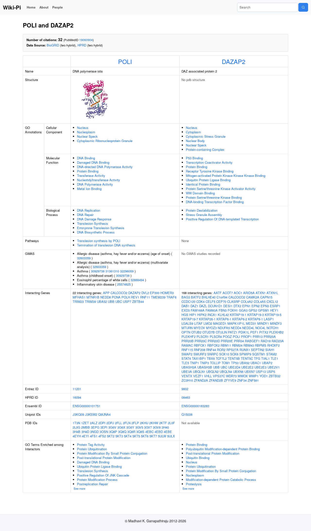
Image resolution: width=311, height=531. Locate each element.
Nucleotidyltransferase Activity (98, 180)
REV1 (135, 297)
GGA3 (243, 310)
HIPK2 (202, 314)
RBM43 (248, 345)
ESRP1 (275, 306)
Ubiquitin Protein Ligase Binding (208, 180)
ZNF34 (242, 380)
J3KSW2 (91, 414)
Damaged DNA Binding (93, 162)
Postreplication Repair (92, 484)
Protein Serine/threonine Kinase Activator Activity (221, 188)
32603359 (84, 258)
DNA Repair (85, 214)
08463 (185, 397)
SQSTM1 (258, 354)
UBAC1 (256, 362)
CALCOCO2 (119, 292)
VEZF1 (198, 376)
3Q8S (140, 431)
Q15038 (186, 414)
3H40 (165, 427)
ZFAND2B (216, 380)
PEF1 (254, 332)
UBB (111, 301)
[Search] (303, 7)
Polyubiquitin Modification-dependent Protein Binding (223, 449)
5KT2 (110, 436)
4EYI (85, 436)
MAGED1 (219, 323)
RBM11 (226, 345)
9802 (184, 389)
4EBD (159, 431)
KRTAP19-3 (255, 314)
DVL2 (145, 292)
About (43, 7)
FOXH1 (233, 310)
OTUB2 (196, 332)
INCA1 (212, 314)
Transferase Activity (91, 175)
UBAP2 (267, 362)
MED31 (251, 323)
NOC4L (260, 327)
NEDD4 (236, 327)
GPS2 (253, 310)
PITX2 (263, 332)
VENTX (186, 376)
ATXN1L (272, 292)
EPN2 (255, 306)
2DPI (101, 423)
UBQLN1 (199, 371)
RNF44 (211, 349)
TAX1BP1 (199, 358)
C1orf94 (221, 297)
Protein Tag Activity (91, 444)
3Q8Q (122, 431)
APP (106, 292)
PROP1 (246, 336)
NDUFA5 (224, 327)
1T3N (76, 423)
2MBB (85, 427)
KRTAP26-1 (207, 319)
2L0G (76, 427)
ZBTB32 (274, 376)
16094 (77, 397)
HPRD (82, 45)
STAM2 (271, 354)
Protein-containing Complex (205, 149)
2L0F (171, 423)
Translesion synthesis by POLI (98, 240)
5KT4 (127, 436)
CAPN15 (266, 297)
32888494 (137, 280)
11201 (77, 389)
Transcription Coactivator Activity (209, 162)
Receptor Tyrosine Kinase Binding (209, 171)
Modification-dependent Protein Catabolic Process (221, 479)
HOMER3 (167, 292)
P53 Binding (194, 158)
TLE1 (274, 358)
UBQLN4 (226, 371)
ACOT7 (228, 292)
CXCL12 (272, 301)
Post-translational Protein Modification (103, 457)
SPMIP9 (245, 354)
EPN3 (265, 306)
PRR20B (187, 341)
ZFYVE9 (230, 380)
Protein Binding (87, 171)
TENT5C (247, 358)
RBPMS (260, 345)
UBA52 (102, 301)
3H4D (85, 431)
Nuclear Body (195, 140)
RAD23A (278, 341)
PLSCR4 (216, 336)
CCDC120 (188, 301)
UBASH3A (188, 367)
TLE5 (185, 362)
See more (79, 488)
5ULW (162, 436)
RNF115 (187, 349)
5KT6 (144, 436)
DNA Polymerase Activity (95, 184)
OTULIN (221, 332)
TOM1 (226, 362)
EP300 (154, 292)
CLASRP (233, 301)
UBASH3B (204, 367)
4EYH (77, 436)
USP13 (261, 371)
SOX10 (224, 354)
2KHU (144, 423)
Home (31, 7)
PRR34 (239, 341)
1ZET (85, 423)
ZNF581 (253, 380)
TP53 (235, 362)
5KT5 (136, 436)
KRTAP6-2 (239, 319)
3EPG (95, 427)
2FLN (126, 423)
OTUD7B (208, 332)
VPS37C (219, 376)
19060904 (86, 40)
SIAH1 (270, 349)
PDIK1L (243, 332)
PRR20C (201, 341)
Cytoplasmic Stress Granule (205, 136)
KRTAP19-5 (273, 314)
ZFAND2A (201, 380)
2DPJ (110, 423)
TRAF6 (171, 297)
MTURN (187, 327)
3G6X (121, 427)
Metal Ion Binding (89, 188)
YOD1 (263, 376)
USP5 (271, 371)
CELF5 (210, 301)
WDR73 (231, 376)
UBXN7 (249, 371)
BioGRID (53, 45)
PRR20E (227, 341)
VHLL (208, 376)
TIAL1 (265, 358)
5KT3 (119, 436)
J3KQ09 (78, 414)
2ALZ (93, 423)
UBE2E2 (247, 367)
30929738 (97, 271)
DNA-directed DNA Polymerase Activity (105, 166)
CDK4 (200, 301)
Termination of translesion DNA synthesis (106, 245)
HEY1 (274, 310)
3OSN (104, 431)
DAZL (203, 306)
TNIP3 (204, 362)
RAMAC (187, 345)
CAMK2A (252, 297)
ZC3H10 (187, 380)
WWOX (243, 376)
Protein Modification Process (97, 479)
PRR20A (270, 336)
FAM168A (198, 310)
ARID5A (249, 292)
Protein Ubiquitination (92, 449)
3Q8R (131, 431)
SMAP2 (186, 354)
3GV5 (139, 427)
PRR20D (214, 341)
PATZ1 (232, 332)
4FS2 (102, 436)
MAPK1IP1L (236, 323)
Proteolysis (194, 484)
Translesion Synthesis (92, 223)
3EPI (103, 427)
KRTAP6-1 (223, 319)
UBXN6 (238, 371)
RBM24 (237, 345)
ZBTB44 (138, 301)
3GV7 (148, 427)
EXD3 (185, 310)
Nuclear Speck (87, 136)
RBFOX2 (213, 345)
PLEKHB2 (276, 332)
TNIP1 (194, 362)
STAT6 (186, 358)
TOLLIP (215, 362)
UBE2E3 (260, 367)
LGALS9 (187, 323)
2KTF (163, 423)
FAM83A (212, 310)
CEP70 (221, 301)
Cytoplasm (193, 132)
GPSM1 (263, 310)
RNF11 (145, 297)
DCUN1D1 (215, 306)
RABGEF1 (252, 341)
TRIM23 (78, 301)
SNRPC (212, 354)
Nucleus (82, 127)
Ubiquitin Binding (197, 457)
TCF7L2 (221, 358)
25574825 (124, 284)
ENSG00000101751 (86, 406)
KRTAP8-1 (255, 319)
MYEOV (199, 327)
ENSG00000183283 (195, 406)
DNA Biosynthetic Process (96, 232)
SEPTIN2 (257, 349)
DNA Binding (86, 158)
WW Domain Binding (200, 193)
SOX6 (234, 354)
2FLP (135, 423)
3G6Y (130, 427)
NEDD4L (248, 327)
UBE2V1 (274, 367)
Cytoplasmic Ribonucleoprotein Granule (104, 140)
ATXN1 (261, 292)
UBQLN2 (212, 371)
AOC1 (238, 292)
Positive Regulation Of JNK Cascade (103, 475)
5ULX (171, 436)
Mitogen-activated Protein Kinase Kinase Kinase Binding (225, 175)
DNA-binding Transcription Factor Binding (215, 201)
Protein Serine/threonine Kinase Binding (214, 197)
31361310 (112, 271)
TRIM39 (90, 301)
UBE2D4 (234, 367)
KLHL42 (223, 314)
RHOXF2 (273, 345)
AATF (218, 292)
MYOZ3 (211, 327)
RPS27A (232, 349)
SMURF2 (199, 354)
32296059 (127, 271)
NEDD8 (105, 297)
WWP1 (254, 376)
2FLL (118, 423)
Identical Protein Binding (203, 184)
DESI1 (228, 306)
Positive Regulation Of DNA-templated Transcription (222, 219)
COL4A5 (260, 301)
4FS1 (93, 436)
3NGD (94, 431)
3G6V (112, 427)
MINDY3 (276, 323)
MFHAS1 (79, 297)
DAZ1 (194, 306)
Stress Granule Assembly (204, 214)
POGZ (227, 336)
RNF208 (199, 349)
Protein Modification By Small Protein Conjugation (112, 453)
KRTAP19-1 (238, 314)
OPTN (185, 332)
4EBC (149, 431)
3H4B (76, 431)
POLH (125, 297)
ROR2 (221, 349)
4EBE (168, 431)
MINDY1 (263, 323)
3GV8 (157, 427)
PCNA (116, 297)
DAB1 (185, 306)
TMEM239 (158, 297)
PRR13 (258, 336)
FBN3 (223, 310)
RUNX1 (245, 349)
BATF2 (196, 297)
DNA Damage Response (94, 219)
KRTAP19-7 (189, 319)
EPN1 (246, 306)
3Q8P (113, 431)
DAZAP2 (233, 61)
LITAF (198, 323)
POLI (125, 61)
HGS (184, 314)
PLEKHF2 (188, 336)
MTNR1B (92, 297)
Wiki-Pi (12, 7)
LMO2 (208, 323)
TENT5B (234, 358)
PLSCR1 (203, 336)
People (57, 7)
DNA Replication (88, 210)
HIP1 (192, 314)
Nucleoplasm (86, 132)
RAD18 (266, 341)
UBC (118, 301)
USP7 (127, 301)
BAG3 (185, 297)
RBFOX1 (200, 345)
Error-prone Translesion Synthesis (100, 227)
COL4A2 (247, 301)
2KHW (153, 423)
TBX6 (211, 358)
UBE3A (186, 371)
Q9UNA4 (104, 414)
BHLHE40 (209, 297)
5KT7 (153, 436)
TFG (257, 358)
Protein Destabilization (201, 210)
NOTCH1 (273, 327)
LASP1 (269, 319)
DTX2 (237, 306)
